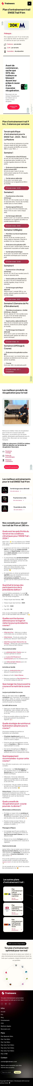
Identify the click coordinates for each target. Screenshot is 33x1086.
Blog (2, 1017)
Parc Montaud (21, 678)
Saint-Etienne (19, 675)
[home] (8, 3)
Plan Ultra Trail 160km (7, 1050)
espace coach (6, 862)
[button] (29, 3)
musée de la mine (15, 670)
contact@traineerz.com (9, 1061)
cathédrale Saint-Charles (13, 652)
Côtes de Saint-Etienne (13, 662)
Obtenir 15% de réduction (11, 467)
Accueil (3, 1011)
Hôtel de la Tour (8, 632)
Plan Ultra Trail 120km (7, 1048)
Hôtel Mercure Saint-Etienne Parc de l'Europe (15, 642)
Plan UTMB (4, 1053)
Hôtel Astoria (8, 637)
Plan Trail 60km (5, 1039)
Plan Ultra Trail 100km (7, 1045)
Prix (2, 1014)
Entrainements (5, 1020)
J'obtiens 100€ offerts (13, 107)
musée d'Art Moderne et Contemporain (12, 657)
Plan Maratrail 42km (7, 1036)
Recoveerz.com (5, 1029)
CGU (2, 1023)
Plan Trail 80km (5, 1042)
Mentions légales (6, 1026)
